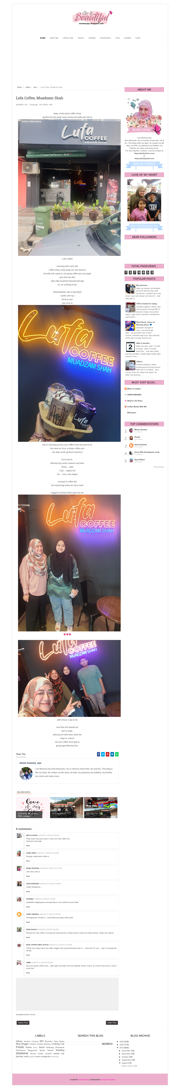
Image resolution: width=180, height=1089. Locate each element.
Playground (32, 1050)
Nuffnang (50, 1047)
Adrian (19, 1041)
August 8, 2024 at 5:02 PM (48, 929)
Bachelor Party (51, 1041)
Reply (28, 845)
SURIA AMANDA (134, 395)
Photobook (59, 1047)
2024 (122, 1048)
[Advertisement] (90, 63)
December (126, 1051)
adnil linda (31, 853)
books (40, 1054)
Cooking (56, 1044)
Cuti (62, 1044)
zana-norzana (32, 884)
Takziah (50, 1050)
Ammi (28, 963)
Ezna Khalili (31, 929)
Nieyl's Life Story (134, 401)
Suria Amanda (32, 914)
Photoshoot (20, 1050)
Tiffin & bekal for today (146, 304)
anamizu (30, 899)
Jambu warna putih (129, 1066)
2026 (122, 1042)
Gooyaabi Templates (108, 1080)
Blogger (25, 1044)
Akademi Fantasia (31, 1041)
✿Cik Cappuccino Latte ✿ (37, 945)
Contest (33, 1044)
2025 (122, 1045)
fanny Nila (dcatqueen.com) (146, 452)
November (126, 1054)
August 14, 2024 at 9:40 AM (42, 963)
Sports (42, 1050)
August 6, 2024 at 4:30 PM (50, 914)
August (125, 1063)
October (125, 1057)
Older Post (112, 1023)
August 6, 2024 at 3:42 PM (44, 899)
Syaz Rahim (139, 460)
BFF (42, 1041)
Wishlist (33, 1054)
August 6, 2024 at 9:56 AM (48, 835)
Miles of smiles (134, 389)
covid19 (48, 1054)
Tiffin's (139, 362)
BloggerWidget (159, 467)
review (37, 1056)
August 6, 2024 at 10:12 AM (48, 853)
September (127, 1060)
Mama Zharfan (32, 868)
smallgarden (46, 1056)
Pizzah (137, 437)
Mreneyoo (131, 413)
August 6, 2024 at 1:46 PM (50, 884)
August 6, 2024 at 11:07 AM (51, 868)
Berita (61, 1041)
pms (50, 105)
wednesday (55, 1056)
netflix (26, 1056)
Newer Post (23, 1023)
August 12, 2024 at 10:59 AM (60, 945)
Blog (18, 1044)
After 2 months (143, 343)
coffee (45, 105)
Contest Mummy (44, 1044)
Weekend (22, 1053)
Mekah (35, 1047)
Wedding (60, 1050)
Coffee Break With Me (137, 407)
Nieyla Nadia (32, 835)
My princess (141, 285)
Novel (42, 1047)
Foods (20, 1047)
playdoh (31, 1056)
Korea (28, 1047)
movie (56, 1053)
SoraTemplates (83, 1080)
